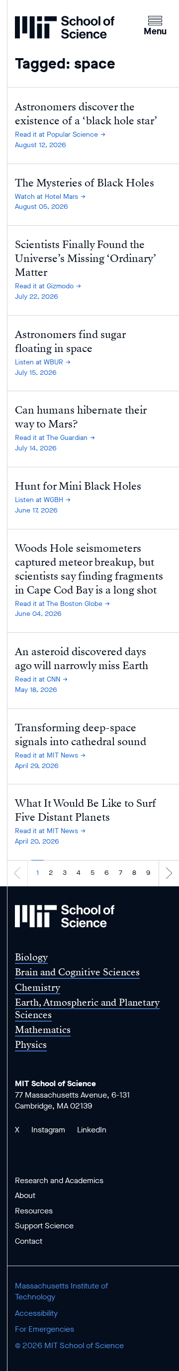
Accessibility (36, 1313)
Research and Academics (59, 1180)
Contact (28, 1241)
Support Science (44, 1225)
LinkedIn (91, 1129)
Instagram (48, 1129)
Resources (34, 1210)
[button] (155, 24)
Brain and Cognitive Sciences (77, 972)
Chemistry (37, 987)
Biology (31, 957)
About (25, 1195)
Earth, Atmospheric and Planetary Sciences (87, 1009)
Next (169, 872)
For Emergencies (44, 1329)
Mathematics (43, 1029)
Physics (31, 1044)
